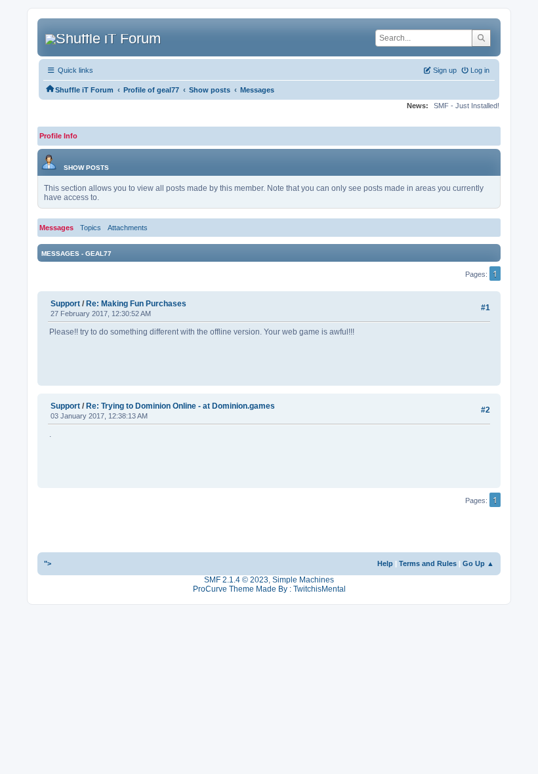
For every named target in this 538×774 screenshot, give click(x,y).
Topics (90, 228)
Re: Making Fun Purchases (136, 303)
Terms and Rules (428, 563)
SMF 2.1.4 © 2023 (236, 579)
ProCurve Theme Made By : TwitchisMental (269, 589)
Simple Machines (303, 579)
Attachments (128, 228)
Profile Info (58, 136)
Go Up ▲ (478, 563)
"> (47, 563)
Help (385, 563)
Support (65, 303)
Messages (56, 228)
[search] (481, 38)
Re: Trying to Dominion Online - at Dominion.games (180, 406)
